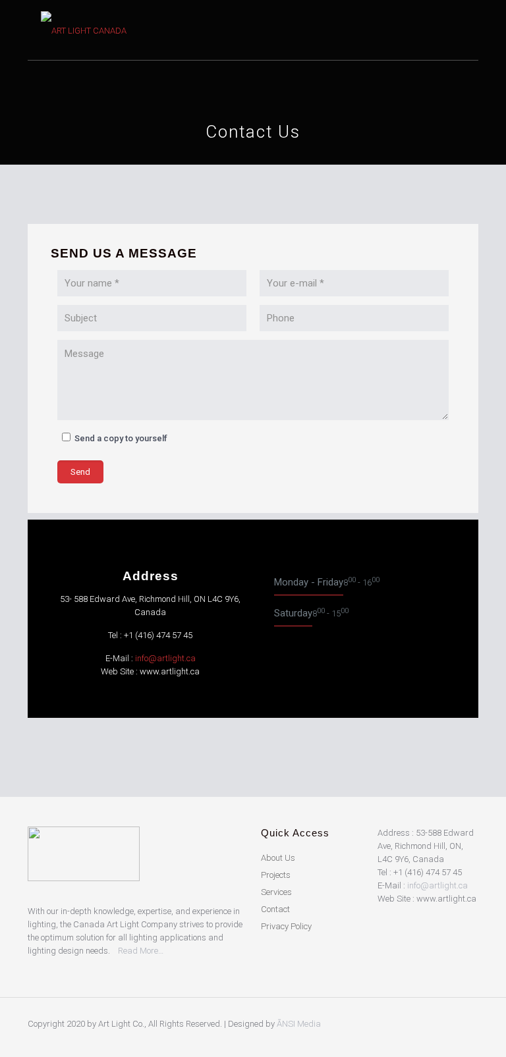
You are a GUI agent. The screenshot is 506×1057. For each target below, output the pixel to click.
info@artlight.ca (165, 658)
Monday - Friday (308, 582)
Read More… (140, 951)
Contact (275, 909)
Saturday (293, 613)
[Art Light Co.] (92, 30)
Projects (276, 875)
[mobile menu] (457, 30)
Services (276, 892)
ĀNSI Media (299, 1024)
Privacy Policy (286, 926)
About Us (278, 858)
